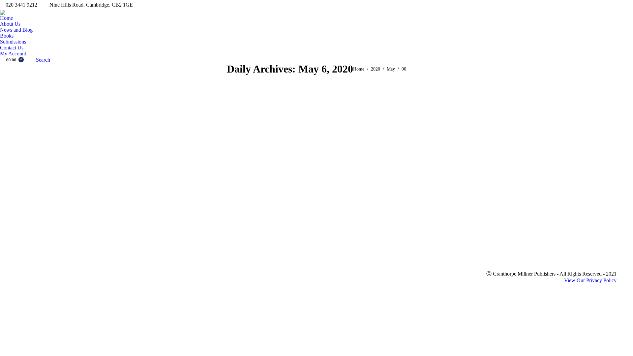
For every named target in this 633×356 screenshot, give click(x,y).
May (391, 69)
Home (358, 69)
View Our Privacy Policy (590, 280)
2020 (375, 69)
